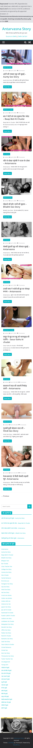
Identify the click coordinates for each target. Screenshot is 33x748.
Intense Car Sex (6, 604)
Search (29, 506)
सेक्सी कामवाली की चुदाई (6, 699)
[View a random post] (29, 42)
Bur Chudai (4, 563)
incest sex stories (6, 595)
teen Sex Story (5, 653)
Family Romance (6, 578)
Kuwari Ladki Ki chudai (8, 615)
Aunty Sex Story (8, 67)
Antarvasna (6, 154)
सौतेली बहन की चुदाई (6, 702)
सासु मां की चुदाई (5, 696)
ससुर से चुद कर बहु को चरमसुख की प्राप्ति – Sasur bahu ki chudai (16, 339)
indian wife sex (5, 601)
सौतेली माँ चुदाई (4, 705)
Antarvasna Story (16, 28)
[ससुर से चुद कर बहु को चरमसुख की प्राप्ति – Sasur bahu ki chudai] (16, 316)
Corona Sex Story (6, 572)
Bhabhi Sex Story (8, 197)
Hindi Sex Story (7, 421)
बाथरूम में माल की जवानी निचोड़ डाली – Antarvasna (15, 387)
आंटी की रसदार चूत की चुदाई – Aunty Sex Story (14, 75)
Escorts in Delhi (11, 36)
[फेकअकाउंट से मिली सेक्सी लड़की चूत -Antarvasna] (16, 456)
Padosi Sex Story (6, 633)
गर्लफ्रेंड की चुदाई (5, 667)
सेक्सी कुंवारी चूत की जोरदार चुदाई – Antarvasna (16, 248)
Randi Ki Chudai (6, 636)
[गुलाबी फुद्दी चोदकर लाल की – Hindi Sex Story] (16, 411)
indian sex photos (6, 598)
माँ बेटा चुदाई (4, 688)
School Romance (6, 647)
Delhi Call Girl (22, 36)
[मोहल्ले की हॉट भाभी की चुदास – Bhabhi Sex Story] (16, 186)
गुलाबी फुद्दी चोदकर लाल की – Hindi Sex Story (14, 429)
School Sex (4, 650)
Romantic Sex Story (7, 638)
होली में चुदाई (4, 708)
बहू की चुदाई (4, 682)
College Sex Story (6, 569)
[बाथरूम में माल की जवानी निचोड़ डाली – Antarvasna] (16, 367)
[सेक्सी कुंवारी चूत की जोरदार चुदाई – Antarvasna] (16, 229)
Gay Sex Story (5, 586)
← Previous (5, 496)
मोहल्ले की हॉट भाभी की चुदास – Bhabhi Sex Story (15, 205)
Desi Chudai (5, 575)
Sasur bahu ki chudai (8, 330)
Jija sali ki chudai (6, 610)
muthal (6, 70)
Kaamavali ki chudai (7, 612)
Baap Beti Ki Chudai (8, 109)
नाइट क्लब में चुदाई (5, 676)
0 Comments (21, 70)
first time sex (5, 581)
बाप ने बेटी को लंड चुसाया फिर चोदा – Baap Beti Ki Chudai (16, 117)
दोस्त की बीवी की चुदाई (6, 670)
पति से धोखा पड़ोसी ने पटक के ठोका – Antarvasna (16, 162)
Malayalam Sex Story (7, 624)
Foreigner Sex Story (7, 584)
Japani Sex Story (6, 607)
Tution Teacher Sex (7, 659)
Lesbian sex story (6, 618)
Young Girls (4, 664)
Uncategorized (5, 662)
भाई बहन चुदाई (4, 685)
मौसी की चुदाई (4, 693)
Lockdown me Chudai (7, 621)
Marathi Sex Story (6, 627)
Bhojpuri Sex (5, 561)
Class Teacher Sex (6, 566)
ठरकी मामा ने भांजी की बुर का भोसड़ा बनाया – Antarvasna (16, 290)
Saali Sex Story (5, 641)
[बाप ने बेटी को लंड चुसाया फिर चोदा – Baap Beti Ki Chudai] (16, 99)
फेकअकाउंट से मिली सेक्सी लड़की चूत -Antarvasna (15, 477)
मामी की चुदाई (4, 690)
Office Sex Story (6, 630)
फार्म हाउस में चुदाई (5, 679)
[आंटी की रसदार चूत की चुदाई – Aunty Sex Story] (16, 57)
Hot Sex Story (5, 592)
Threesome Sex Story (7, 656)
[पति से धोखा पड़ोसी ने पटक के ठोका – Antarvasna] (16, 143)
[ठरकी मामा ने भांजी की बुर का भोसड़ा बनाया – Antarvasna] (16, 271)
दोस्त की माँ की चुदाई (5, 673)
